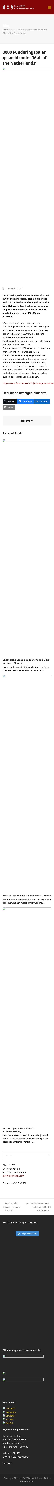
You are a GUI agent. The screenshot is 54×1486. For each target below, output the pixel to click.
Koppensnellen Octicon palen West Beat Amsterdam (37, 1207)
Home (5, 29)
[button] (49, 7)
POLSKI (9, 1419)
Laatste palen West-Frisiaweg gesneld (11, 1207)
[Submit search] (48, 1155)
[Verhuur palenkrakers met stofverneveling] (27, 1015)
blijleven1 (27, 420)
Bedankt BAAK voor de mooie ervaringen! (27, 895)
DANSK (9, 1422)
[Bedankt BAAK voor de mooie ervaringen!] (27, 783)
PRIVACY (7, 1463)
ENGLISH (10, 1408)
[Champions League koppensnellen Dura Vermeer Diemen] (27, 547)
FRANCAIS (10, 1412)
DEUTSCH (10, 1415)
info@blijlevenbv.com (13, 1175)
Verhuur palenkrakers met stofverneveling (18, 1130)
